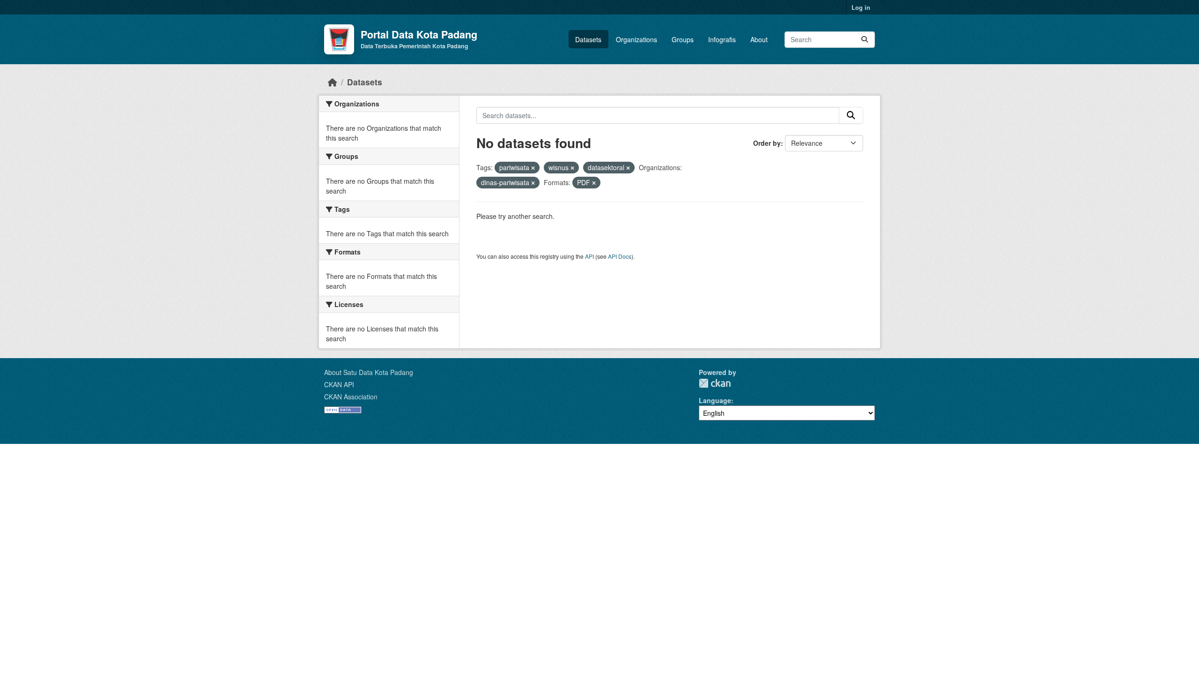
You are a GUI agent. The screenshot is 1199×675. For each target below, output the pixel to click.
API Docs (619, 256)
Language (715, 400)
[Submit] (864, 39)
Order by (767, 143)
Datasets (588, 39)
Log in (860, 7)
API (589, 256)
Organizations (636, 39)
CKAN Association (350, 396)
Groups (683, 39)
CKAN (715, 383)
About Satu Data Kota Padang (368, 372)
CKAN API (339, 384)
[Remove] (533, 168)
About (759, 39)
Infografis (722, 39)
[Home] (332, 82)
